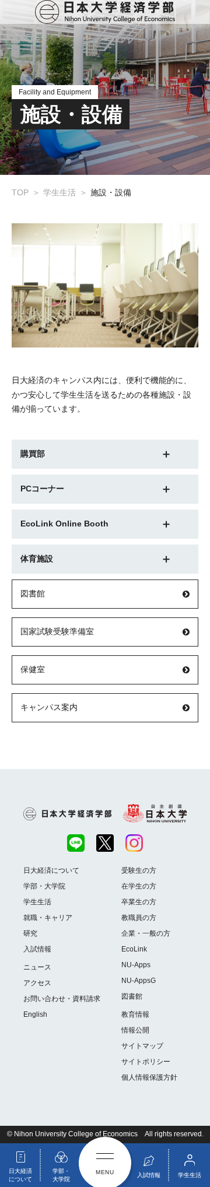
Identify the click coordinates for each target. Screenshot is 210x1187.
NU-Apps (135, 965)
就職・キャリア (47, 918)
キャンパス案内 (49, 707)
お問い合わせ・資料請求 (61, 999)
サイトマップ (142, 1046)
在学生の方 (138, 886)
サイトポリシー (145, 1062)
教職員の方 (138, 918)
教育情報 (135, 1014)
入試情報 (37, 949)
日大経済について (51, 870)
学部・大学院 (44, 886)
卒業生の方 (138, 902)
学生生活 (37, 902)
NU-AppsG (138, 981)
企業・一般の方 (145, 933)
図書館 (32, 593)
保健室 (32, 669)
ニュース (37, 967)
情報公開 (135, 1030)
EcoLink (134, 949)
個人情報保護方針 (149, 1077)
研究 (30, 933)
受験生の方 (138, 870)
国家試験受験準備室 (57, 631)
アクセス (37, 983)
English (35, 1014)
